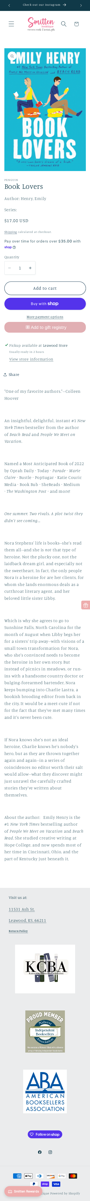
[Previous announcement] (9, 5)
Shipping (10, 232)
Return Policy (18, 931)
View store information (31, 359)
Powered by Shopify (65, 1193)
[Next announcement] (81, 5)
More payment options (45, 317)
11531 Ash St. (22, 909)
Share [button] (14, 374)
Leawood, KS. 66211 (27, 920)
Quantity (11, 257)
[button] (11, 24)
